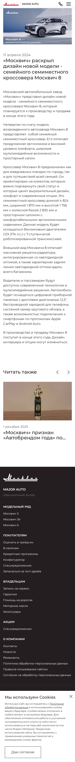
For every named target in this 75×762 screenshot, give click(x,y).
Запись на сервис (16, 588)
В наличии (11, 548)
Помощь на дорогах (17, 600)
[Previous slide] (57, 372)
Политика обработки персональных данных (35, 663)
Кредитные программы (20, 554)
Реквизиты (11, 657)
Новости (9, 652)
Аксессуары (12, 611)
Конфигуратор (14, 560)
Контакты (10, 646)
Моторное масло (15, 606)
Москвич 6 (11, 525)
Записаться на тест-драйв (22, 571)
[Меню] (68, 4)
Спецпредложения (17, 565)
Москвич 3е (11, 519)
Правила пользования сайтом (25, 669)
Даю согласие (22, 752)
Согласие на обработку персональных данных (37, 675)
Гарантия (10, 594)
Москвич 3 (11, 513)
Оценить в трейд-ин (18, 542)
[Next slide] (68, 372)
